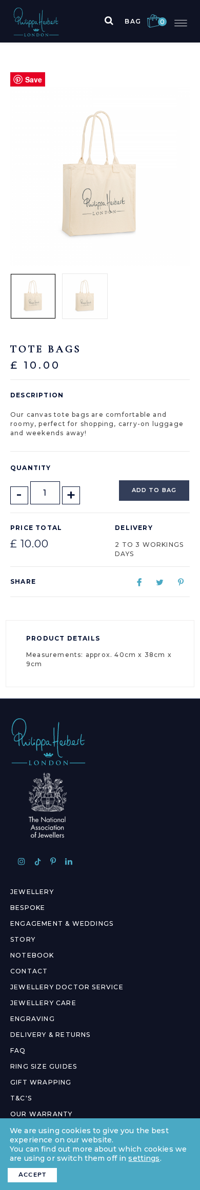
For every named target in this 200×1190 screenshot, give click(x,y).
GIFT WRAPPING (41, 1082)
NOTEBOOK (32, 955)
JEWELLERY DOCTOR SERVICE (67, 987)
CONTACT (29, 971)
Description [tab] (37, 395)
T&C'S (21, 1098)
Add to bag (154, 490)
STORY (22, 939)
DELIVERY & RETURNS (50, 1034)
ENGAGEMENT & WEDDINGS (61, 923)
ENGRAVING (32, 1019)
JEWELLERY (32, 892)
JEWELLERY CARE (43, 1003)
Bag (142, 21)
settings (143, 1158)
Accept (32, 1175)
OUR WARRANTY (41, 1114)
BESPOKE (27, 907)
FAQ (18, 1050)
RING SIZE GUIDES (43, 1066)
